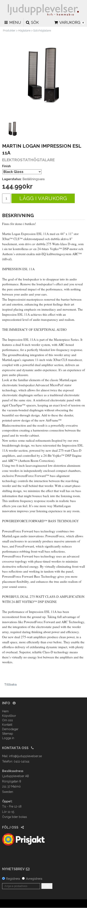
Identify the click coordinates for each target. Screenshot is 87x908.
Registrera (13, 878)
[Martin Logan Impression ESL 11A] (43, 76)
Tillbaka (10, 684)
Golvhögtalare (42, 30)
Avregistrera (34, 878)
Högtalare (24, 30)
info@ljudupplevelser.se (25, 756)
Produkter (9, 30)
